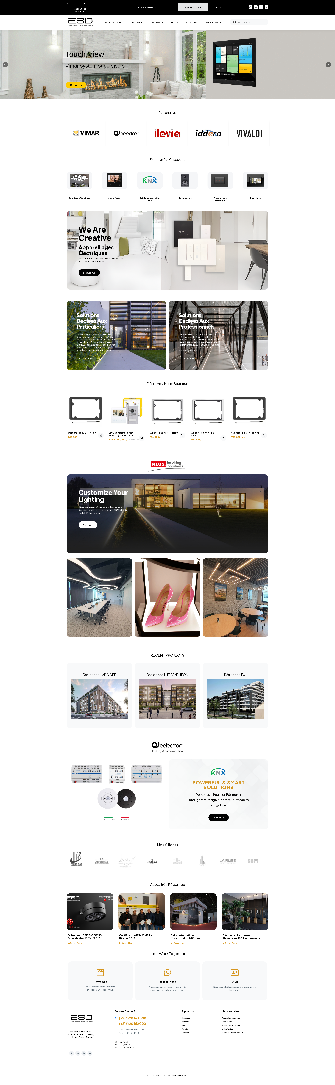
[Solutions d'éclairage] (228, 180)
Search (235, 22)
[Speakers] (123, 180)
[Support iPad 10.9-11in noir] (86, 410)
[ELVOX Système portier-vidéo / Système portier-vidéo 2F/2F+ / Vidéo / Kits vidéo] (127, 410)
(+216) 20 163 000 (79, 9)
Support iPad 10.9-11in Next (164, 432)
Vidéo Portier (263, 198)
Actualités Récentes (167, 884)
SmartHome (193, 198)
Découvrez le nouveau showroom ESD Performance (138, 937)
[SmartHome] (193, 180)
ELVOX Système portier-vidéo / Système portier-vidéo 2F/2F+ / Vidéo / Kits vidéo (123, 436)
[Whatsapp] (266, 7)
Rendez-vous (167, 981)
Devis (234, 981)
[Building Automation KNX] (87, 180)
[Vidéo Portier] (263, 180)
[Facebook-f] (71, 1053)
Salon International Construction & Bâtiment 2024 (84, 937)
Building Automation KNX (87, 199)
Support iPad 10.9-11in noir (82, 432)
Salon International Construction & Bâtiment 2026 (187, 937)
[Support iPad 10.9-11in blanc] (208, 410)
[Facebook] (250, 7)
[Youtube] (256, 7)
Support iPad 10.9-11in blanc (202, 434)
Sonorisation (122, 198)
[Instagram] (261, 7)
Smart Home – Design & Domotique (238, 937)
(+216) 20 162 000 (79, 11)
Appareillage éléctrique (158, 199)
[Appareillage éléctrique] (158, 180)
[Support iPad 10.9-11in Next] (167, 410)
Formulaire (100, 981)
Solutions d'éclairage (228, 198)
